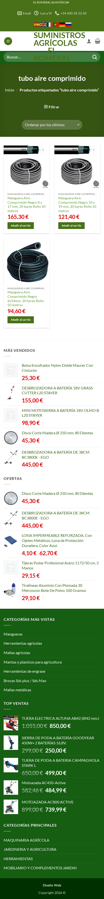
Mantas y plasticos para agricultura (33, 662)
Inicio (9, 90)
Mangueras (13, 634)
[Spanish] (37, 24)
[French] (50, 24)
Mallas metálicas (17, 689)
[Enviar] (94, 57)
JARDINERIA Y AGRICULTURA (30, 849)
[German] (62, 24)
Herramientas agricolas (23, 643)
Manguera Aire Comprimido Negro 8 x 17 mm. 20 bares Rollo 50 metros (26, 204)
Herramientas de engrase (24, 671)
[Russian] (69, 24)
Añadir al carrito (20, 225)
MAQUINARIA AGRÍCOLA (26, 840)
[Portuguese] (56, 24)
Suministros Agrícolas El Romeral (52, 46)
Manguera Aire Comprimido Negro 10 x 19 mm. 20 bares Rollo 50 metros (77, 204)
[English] (43, 24)
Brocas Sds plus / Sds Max (25, 680)
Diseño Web (52, 885)
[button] (8, 41)
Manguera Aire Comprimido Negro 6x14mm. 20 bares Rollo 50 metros (25, 298)
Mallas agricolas (17, 652)
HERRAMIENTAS (18, 858)
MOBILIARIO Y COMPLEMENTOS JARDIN (40, 867)
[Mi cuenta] (89, 41)
